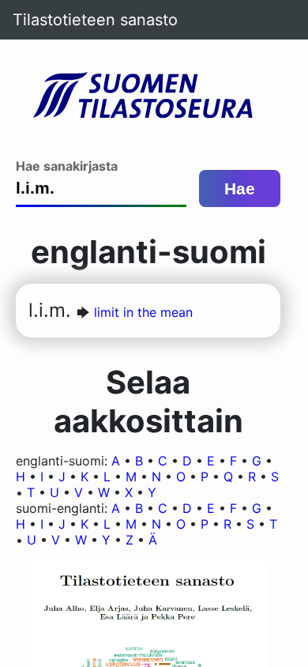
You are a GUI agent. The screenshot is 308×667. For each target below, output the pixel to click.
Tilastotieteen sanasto (95, 19)
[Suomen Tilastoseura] (148, 96)
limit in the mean (143, 312)
